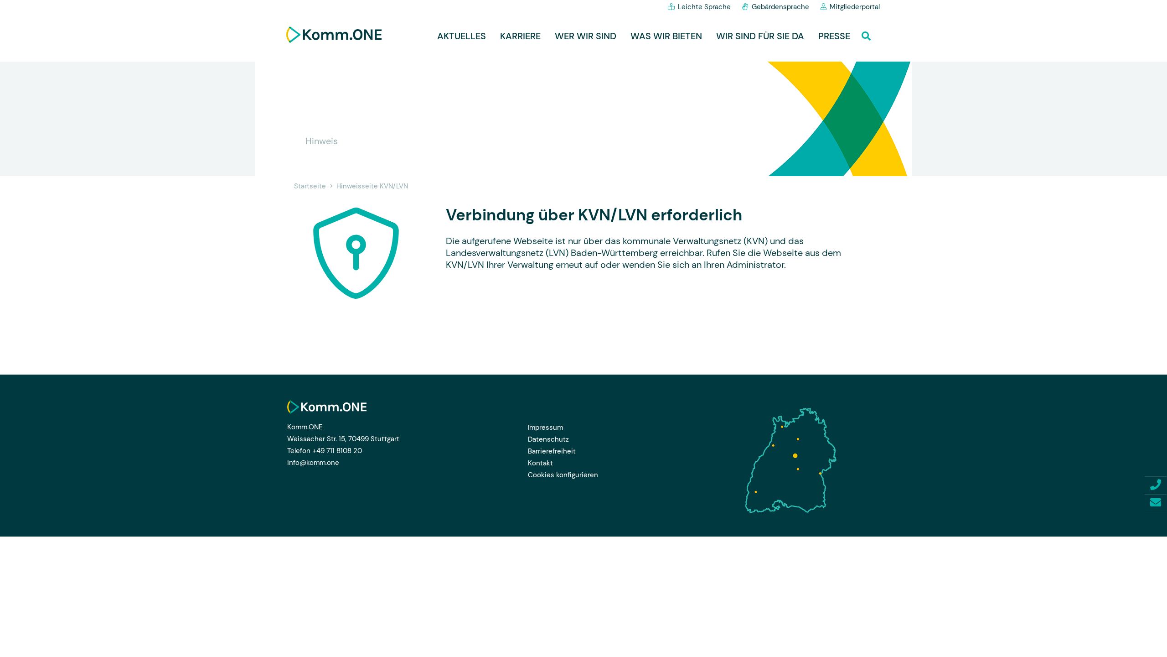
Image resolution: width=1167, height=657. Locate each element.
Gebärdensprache (780, 6)
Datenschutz (548, 439)
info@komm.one (313, 462)
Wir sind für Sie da (760, 36)
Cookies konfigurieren (563, 475)
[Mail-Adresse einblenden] (1155, 502)
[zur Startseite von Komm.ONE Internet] (334, 34)
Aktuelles (461, 36)
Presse (834, 36)
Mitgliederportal (855, 6)
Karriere (520, 36)
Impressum (545, 427)
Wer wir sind (585, 36)
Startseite (310, 186)
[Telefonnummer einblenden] (1155, 484)
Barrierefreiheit (552, 451)
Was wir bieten (666, 36)
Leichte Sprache (704, 6)
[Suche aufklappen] (868, 33)
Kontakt (540, 463)
